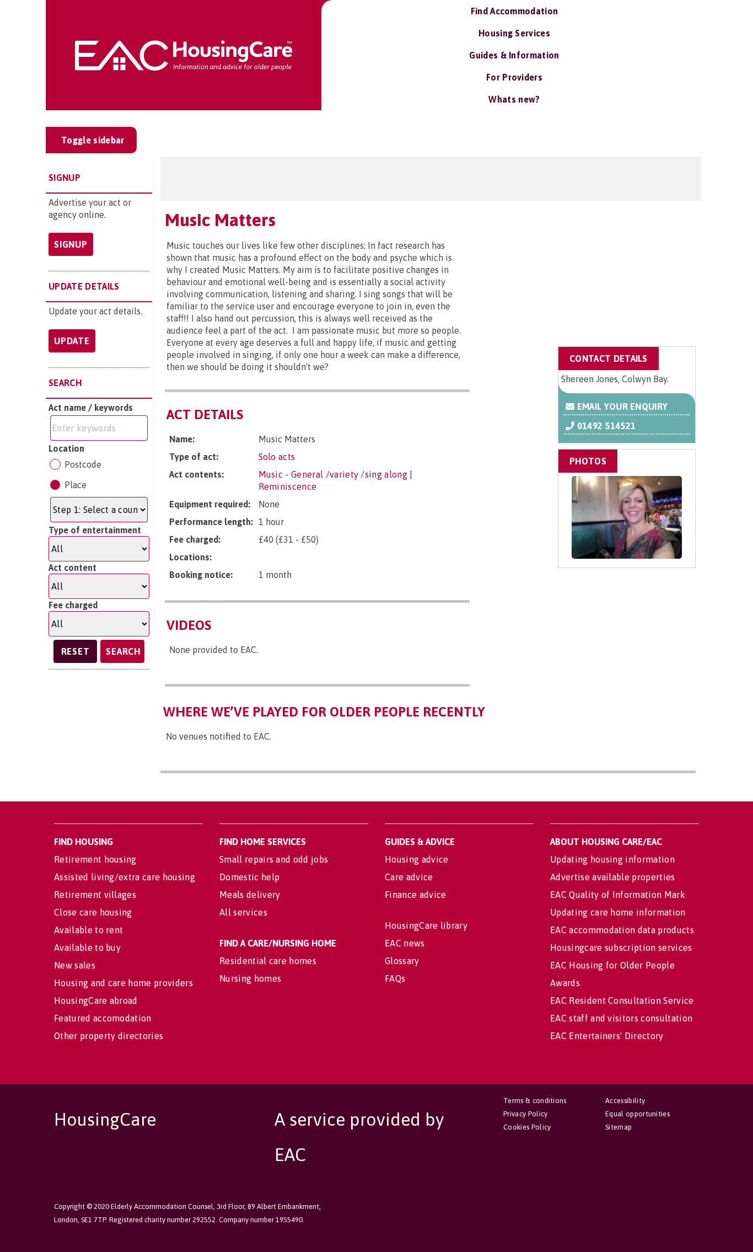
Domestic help (249, 877)
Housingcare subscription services (621, 948)
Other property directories (108, 1036)
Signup (71, 244)
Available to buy (87, 948)
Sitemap (618, 1127)
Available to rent (88, 930)
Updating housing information (612, 859)
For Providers (514, 77)
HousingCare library (426, 925)
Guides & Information (514, 55)
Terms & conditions (535, 1100)
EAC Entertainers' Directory (607, 1036)
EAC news (405, 943)
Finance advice (415, 895)
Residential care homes (267, 961)
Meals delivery (249, 895)
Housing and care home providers (123, 983)
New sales (74, 965)
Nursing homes (250, 978)
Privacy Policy (525, 1114)
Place (75, 485)
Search (123, 651)
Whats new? (514, 99)
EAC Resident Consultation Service (622, 1000)
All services (243, 912)
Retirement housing (95, 859)
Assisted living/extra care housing (124, 877)
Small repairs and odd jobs (273, 859)
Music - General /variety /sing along (333, 474)
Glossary (402, 961)
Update (72, 341)
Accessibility (625, 1100)
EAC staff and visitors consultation (621, 1018)
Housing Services (514, 33)
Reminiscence (288, 486)
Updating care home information (618, 912)
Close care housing (93, 912)
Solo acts (277, 457)
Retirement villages (95, 895)
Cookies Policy (527, 1127)
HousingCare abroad (96, 1000)
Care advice (409, 877)
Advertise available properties (612, 877)
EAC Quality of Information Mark (617, 895)
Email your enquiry (621, 406)
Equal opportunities (637, 1114)
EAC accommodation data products (622, 930)
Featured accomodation (103, 1018)
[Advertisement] (608, 272)
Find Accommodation (514, 11)
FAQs (395, 978)
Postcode (82, 464)
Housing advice (416, 859)
